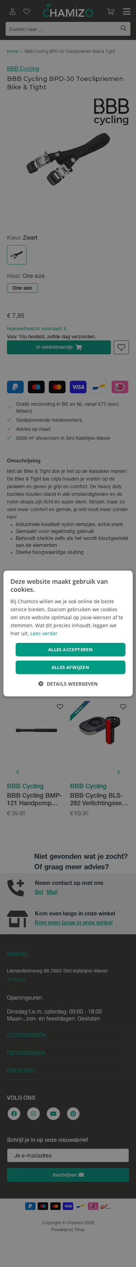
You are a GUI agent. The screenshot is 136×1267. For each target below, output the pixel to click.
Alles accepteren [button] (70, 649)
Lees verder (44, 633)
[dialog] (68, 633)
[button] (68, 684)
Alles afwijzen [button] (71, 667)
